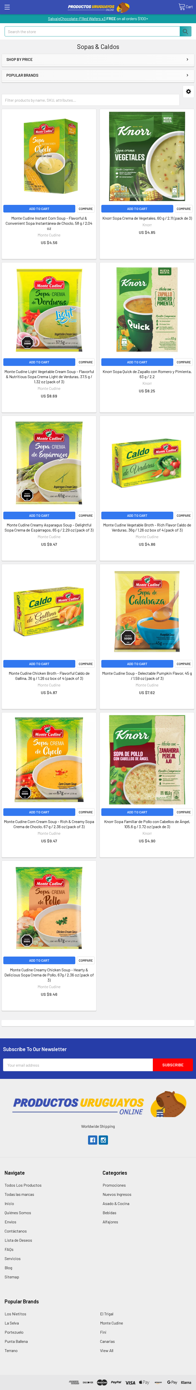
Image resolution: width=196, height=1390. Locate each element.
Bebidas (109, 1212)
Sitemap (12, 1276)
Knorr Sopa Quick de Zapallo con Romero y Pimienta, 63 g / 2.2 (147, 374)
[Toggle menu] (7, 7)
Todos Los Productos (23, 1185)
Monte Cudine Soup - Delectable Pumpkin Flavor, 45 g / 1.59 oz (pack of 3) (147, 676)
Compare (86, 209)
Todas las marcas (19, 1194)
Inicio (9, 1203)
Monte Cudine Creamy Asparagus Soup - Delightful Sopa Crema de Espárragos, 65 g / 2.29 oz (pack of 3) (49, 527)
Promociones (114, 1185)
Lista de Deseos (18, 1240)
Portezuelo (14, 1332)
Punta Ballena (16, 1341)
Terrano (11, 1350)
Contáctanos (16, 1230)
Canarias (107, 1341)
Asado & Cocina (116, 1203)
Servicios (13, 1258)
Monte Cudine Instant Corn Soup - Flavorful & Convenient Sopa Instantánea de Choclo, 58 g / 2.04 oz (49, 223)
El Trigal (106, 1313)
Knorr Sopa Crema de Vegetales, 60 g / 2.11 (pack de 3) (147, 218)
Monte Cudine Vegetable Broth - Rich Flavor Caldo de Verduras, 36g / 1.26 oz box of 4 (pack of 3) (147, 527)
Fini (103, 1332)
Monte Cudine (111, 1322)
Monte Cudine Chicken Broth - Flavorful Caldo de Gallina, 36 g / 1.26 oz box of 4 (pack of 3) (49, 676)
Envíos (10, 1221)
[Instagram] (103, 1140)
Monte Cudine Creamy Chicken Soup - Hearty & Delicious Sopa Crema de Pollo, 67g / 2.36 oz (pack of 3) (49, 974)
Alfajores (110, 1221)
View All (106, 1350)
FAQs (9, 1249)
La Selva (12, 1322)
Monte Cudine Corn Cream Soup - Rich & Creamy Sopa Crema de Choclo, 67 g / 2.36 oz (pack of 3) (49, 824)
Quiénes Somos (18, 1212)
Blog (8, 1267)
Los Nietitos (15, 1313)
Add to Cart (39, 209)
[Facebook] (92, 1140)
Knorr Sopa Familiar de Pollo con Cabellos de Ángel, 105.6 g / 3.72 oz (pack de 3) (147, 824)
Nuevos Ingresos (117, 1194)
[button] (188, 91)
